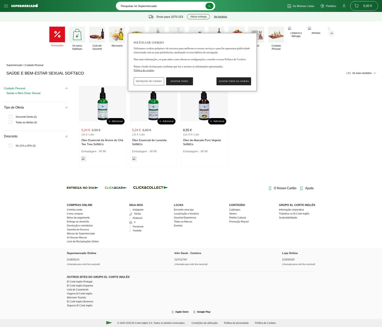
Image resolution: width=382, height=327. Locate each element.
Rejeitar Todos (179, 81)
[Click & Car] (116, 188)
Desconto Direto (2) (26, 116)
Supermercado (14, 65)
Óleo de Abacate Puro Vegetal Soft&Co (202, 142)
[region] (192, 62)
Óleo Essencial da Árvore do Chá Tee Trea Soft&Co (102, 142)
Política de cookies (144, 70)
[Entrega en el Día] (151, 188)
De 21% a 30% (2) (26, 145)
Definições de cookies (149, 81)
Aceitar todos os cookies (234, 81)
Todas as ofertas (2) (26, 122)
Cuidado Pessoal (34, 65)
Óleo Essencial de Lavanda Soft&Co (149, 142)
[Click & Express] (82, 188)
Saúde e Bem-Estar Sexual (23, 93)
